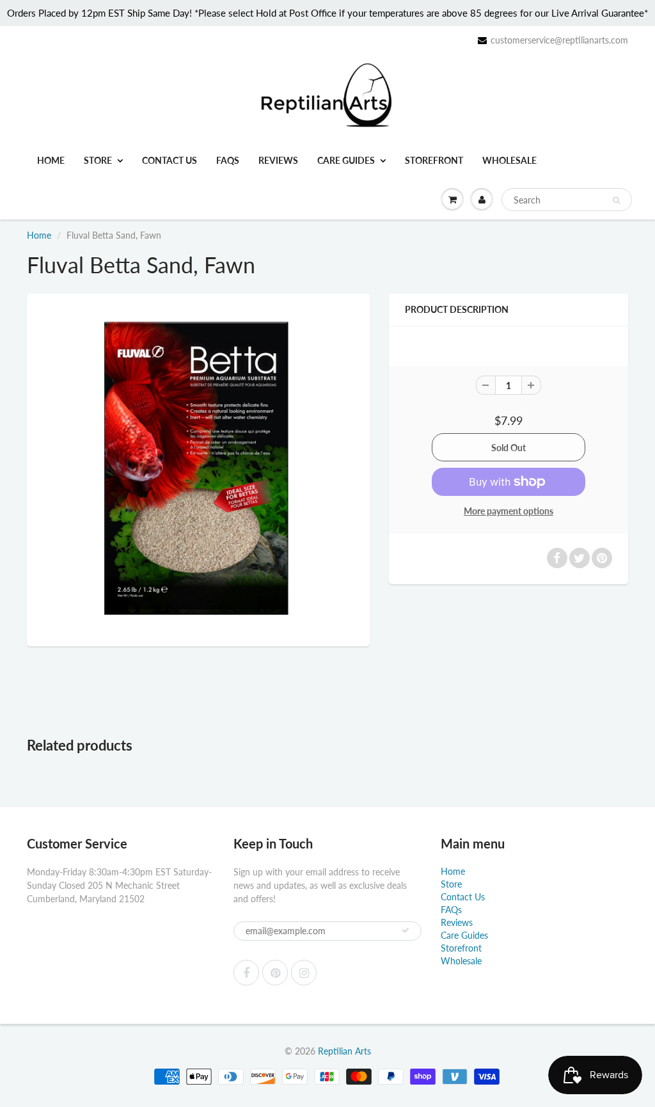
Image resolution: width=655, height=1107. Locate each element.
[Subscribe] (405, 930)
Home (51, 160)
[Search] (616, 200)
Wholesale (509, 160)
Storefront (434, 160)
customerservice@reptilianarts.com (559, 40)
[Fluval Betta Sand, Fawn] (198, 468)
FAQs (227, 160)
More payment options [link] (508, 511)
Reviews (278, 160)
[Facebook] (246, 972)
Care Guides (346, 160)
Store (98, 160)
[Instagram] (304, 972)
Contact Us (169, 160)
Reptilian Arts (344, 1051)
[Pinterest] (275, 972)
